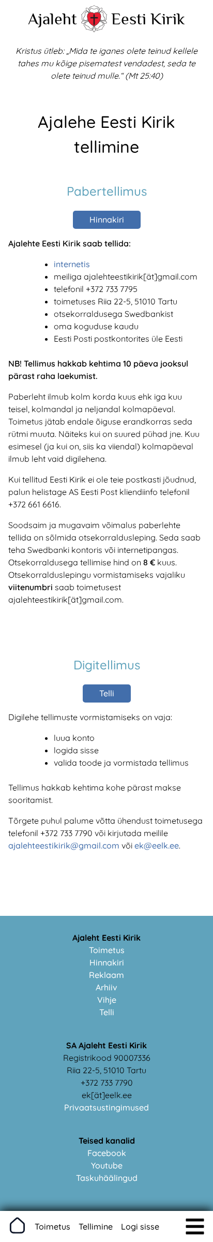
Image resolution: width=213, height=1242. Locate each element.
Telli (106, 693)
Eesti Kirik (148, 18)
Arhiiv (106, 987)
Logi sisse (140, 1226)
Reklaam (106, 975)
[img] (195, 1226)
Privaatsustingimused (106, 1107)
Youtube (107, 1165)
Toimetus (107, 950)
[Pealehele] (94, 29)
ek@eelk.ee (156, 845)
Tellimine (96, 1226)
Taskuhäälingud (107, 1178)
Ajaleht (52, 18)
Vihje (106, 1000)
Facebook (106, 1153)
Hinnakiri (106, 219)
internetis (72, 264)
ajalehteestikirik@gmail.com (63, 845)
